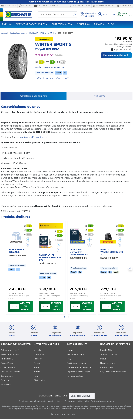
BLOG (111, 24)
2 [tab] (68, 317)
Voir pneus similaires (115, 55)
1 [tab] (64, 317)
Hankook (38, 359)
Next (130, 268)
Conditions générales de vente (32, 401)
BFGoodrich (39, 380)
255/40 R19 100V (47, 49)
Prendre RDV (125, 6)
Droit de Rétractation (10, 372)
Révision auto (106, 367)
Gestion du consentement (102, 401)
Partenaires (6, 384)
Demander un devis (105, 6)
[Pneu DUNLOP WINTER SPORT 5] (17, 61)
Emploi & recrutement (47, 6)
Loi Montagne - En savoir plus (31, 137)
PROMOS (99, 24)
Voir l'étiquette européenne (49, 67)
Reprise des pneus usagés (78, 372)
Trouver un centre (81, 6)
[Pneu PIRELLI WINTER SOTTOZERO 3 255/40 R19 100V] (108, 234)
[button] (28, 239)
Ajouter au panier (25, 306)
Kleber (37, 367)
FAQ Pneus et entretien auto (113, 372)
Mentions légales (55, 401)
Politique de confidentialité (77, 401)
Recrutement (7, 376)
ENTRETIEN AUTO (61, 24)
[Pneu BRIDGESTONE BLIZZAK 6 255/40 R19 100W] (16, 234)
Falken (37, 363)
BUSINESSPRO (10, 6)
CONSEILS (82, 24)
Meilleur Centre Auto (10, 354)
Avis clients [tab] (99, 96)
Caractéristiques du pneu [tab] (33, 96)
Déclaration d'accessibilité (79, 367)
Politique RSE (7, 359)
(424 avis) (59, 55)
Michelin (37, 350)
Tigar (36, 376)
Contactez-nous (8, 367)
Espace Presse (7, 363)
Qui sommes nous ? (10, 350)
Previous (3, 268)
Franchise (27, 6)
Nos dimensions (107, 363)
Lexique (70, 350)
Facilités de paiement (77, 363)
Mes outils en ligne (75, 354)
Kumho (37, 372)
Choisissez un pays (81, 396)
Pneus (103, 359)
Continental (39, 354)
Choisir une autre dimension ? (52, 78)
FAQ (69, 359)
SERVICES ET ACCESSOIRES (30, 24)
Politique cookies (75, 376)
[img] (28, 239)
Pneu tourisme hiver (44, 73)
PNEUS (6, 24)
